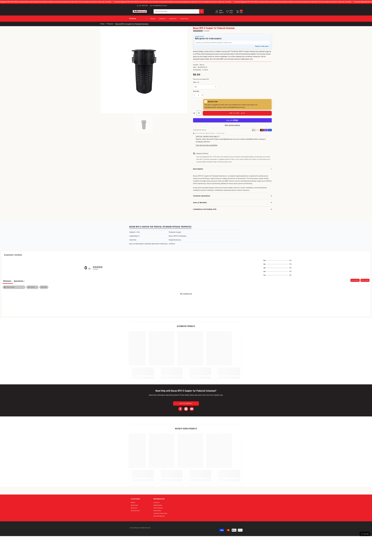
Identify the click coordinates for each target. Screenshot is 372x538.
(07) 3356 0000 (143, 5)
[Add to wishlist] (198, 113)
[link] (143, 372)
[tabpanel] (186, 300)
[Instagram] (186, 409)
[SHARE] (194, 113)
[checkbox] (43, 287)
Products (110, 24)
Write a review (365, 280)
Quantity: (196, 91)
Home (102, 24)
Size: (196, 82)
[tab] (19, 281)
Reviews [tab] (7, 281)
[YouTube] (192, 409)
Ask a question (355, 280)
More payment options (232, 125)
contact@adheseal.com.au (159, 5)
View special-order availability (206, 145)
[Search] (179, 11)
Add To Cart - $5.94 (237, 113)
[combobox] (176, 11)
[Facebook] (180, 409)
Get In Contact (186, 403)
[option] (144, 124)
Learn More (108, 2)
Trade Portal (184, 18)
